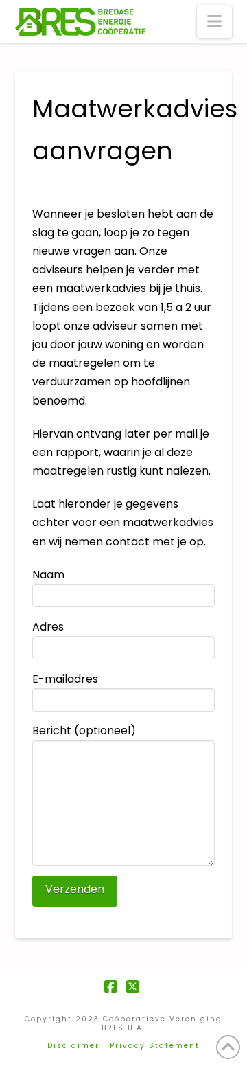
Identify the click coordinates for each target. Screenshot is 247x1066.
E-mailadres (65, 679)
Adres (48, 627)
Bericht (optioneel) (84, 730)
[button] (214, 21)
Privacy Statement (155, 1046)
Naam (48, 574)
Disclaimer (73, 1046)
